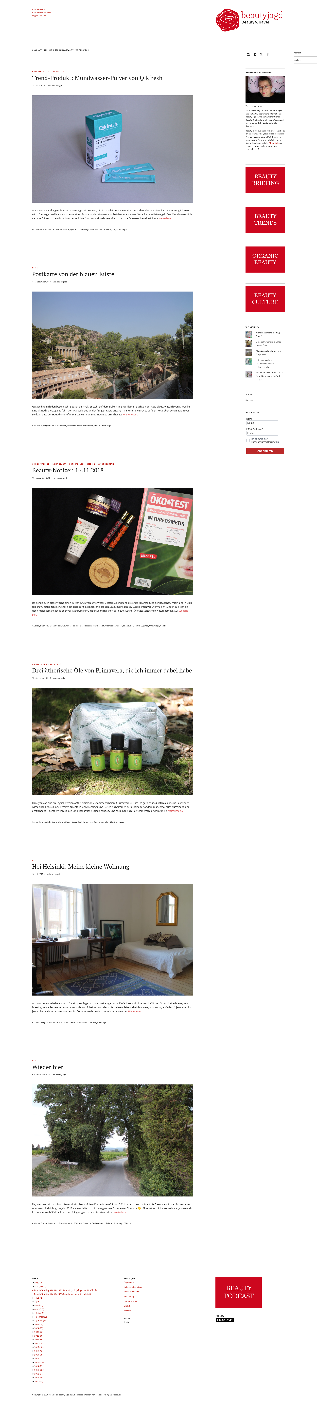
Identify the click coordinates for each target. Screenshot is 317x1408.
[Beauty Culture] (265, 312)
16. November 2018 (41, 477)
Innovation (37, 229)
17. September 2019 (41, 281)
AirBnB (35, 1022)
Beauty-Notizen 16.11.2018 (68, 470)
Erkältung (66, 821)
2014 (39, 1366)
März (40, 1312)
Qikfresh (74, 229)
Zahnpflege (58, 72)
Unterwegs (84, 229)
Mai (39, 1305)
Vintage (102, 1022)
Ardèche (36, 1223)
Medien (91, 464)
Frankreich (61, 425)
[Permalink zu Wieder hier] (112, 1195)
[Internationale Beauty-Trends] (265, 233)
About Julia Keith (131, 1291)
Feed (261, 56)
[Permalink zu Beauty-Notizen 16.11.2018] (112, 594)
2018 (39, 1350)
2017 (39, 1354)
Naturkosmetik (40, 72)
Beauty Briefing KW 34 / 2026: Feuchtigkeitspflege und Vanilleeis (65, 1290)
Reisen (97, 821)
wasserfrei (104, 229)
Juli (39, 1297)
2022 (38, 1335)
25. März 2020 (38, 85)
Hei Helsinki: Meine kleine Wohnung (80, 866)
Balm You (44, 625)
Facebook (267, 56)
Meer (79, 425)
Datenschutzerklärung (263, 441)
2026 (38, 1282)
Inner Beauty (59, 464)
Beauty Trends (39, 9)
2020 (39, 1343)
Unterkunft (82, 1022)
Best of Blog (129, 1296)
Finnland (51, 1022)
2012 (39, 1373)
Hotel (66, 1022)
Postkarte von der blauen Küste (73, 274)
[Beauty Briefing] (265, 193)
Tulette (109, 1223)
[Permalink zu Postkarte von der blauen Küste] (112, 398)
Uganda (144, 625)
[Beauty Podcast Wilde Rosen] (238, 1308)
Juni (39, 1301)
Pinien (97, 425)
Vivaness (94, 229)
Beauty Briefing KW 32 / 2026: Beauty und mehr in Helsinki (62, 1294)
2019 (39, 1347)
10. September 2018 (41, 678)
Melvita (96, 625)
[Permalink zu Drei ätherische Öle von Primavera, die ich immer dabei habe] (112, 794)
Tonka (137, 625)
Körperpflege (77, 464)
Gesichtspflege (40, 464)
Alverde (35, 625)
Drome (44, 1223)
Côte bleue (37, 425)
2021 (38, 1339)
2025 (38, 1324)
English (127, 1306)
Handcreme (77, 625)
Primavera (88, 821)
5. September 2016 (41, 1074)
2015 (39, 1362)
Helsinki (59, 1022)
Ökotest (118, 625)
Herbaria (88, 625)
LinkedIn (254, 56)
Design (43, 1022)
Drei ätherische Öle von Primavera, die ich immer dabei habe (112, 670)
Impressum (129, 1282)
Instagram (248, 56)
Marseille (71, 425)
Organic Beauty (39, 15)
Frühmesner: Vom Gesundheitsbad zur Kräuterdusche (265, 363)
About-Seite (274, 143)
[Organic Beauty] (265, 272)
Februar (41, 1316)
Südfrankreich (98, 1223)
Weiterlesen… (166, 218)
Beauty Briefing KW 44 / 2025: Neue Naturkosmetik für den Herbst (269, 376)
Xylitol (112, 229)
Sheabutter (128, 625)
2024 (38, 1328)
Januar (41, 1320)
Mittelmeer (88, 425)
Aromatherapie (39, 821)
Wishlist (128, 1223)
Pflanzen (78, 1223)
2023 (38, 1331)
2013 (39, 1369)
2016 (39, 1358)
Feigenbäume (49, 425)
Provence (87, 1223)
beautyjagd (57, 85)
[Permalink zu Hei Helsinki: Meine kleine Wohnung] (112, 994)
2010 (38, 1381)
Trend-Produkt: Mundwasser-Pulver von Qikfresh (97, 78)
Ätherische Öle (54, 821)
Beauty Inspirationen (41, 12)
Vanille (163, 625)
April (40, 1309)
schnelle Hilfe (107, 821)
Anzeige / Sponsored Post (46, 664)
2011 (39, 1377)
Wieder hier (47, 1067)
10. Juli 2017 (37, 874)
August (41, 1286)
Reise (35, 268)
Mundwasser (49, 229)
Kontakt (297, 52)
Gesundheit (76, 821)
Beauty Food (55, 625)
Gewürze (66, 625)
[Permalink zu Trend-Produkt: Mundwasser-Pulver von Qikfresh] (112, 201)
